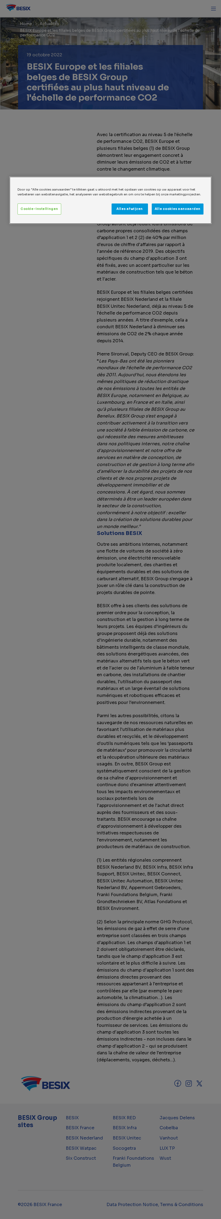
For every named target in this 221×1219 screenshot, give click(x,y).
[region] (110, 200)
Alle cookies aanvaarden (178, 209)
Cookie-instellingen (39, 209)
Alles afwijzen (129, 209)
